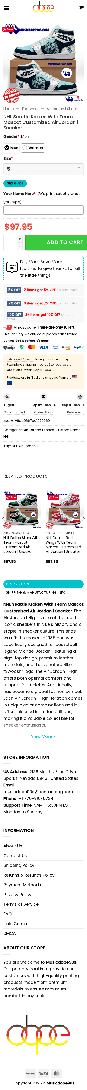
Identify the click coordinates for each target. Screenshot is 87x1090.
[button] (6, 8)
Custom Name (68, 430)
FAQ (7, 914)
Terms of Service (21, 904)
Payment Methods (22, 885)
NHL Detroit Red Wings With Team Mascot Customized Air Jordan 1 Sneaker (63, 545)
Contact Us (15, 855)
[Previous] (3, 528)
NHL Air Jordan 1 (25, 446)
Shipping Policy (18, 865)
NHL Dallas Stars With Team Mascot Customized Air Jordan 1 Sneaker (21, 545)
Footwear (30, 108)
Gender (11, 136)
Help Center (15, 924)
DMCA (9, 933)
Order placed (14, 412)
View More (41, 736)
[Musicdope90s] (43, 8)
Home (8, 108)
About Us (12, 846)
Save (10, 29)
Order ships (43, 412)
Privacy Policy (17, 894)
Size (8, 158)
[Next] (83, 528)
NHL (6, 436)
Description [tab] (17, 584)
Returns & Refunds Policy (29, 875)
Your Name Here (19, 193)
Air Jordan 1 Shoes (62, 108)
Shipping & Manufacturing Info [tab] (36, 592)
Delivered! (75, 412)
